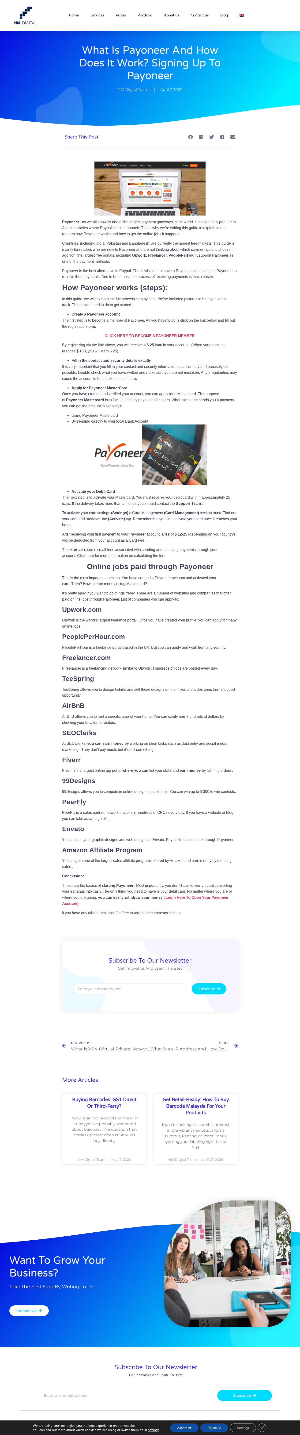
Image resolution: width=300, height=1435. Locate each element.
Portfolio (145, 15)
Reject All (214, 1428)
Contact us (200, 15)
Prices (121, 15)
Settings (243, 1428)
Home (74, 15)
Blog (224, 15)
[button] (190, 137)
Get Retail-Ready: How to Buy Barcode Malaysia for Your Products (196, 1106)
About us (171, 15)
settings (153, 1430)
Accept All (184, 1428)
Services (97, 15)
